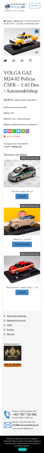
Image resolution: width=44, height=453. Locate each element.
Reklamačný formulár (16, 320)
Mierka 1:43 (18, 21)
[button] (37, 31)
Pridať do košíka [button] (22, 244)
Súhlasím (22, 449)
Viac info (22, 196)
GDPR (9, 325)
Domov (9, 21)
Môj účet (10, 334)
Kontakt (10, 329)
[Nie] (41, 444)
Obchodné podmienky (16, 316)
